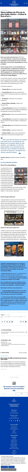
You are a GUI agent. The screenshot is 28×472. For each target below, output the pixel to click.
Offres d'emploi (14, 435)
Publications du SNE (14, 447)
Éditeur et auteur (14, 440)
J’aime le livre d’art (11, 263)
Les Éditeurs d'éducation (14, 428)
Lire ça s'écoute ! (14, 427)
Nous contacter (14, 416)
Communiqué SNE (4, 316)
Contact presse (14, 411)
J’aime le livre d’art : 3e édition (6, 343)
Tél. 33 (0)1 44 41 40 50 (14, 406)
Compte (24, 3)
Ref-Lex (14, 431)
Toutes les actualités (23, 352)
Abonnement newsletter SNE (14, 418)
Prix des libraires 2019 (8, 290)
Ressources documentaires (14, 448)
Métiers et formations (14, 444)
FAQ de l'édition (14, 445)
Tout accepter (4, 466)
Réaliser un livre (14, 441)
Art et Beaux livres (4, 342)
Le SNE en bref (14, 452)
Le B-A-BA (14, 438)
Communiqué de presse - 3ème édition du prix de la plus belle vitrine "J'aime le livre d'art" (13, 333)
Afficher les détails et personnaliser (9, 469)
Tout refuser (11, 466)
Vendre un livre (14, 442)
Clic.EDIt (14, 430)
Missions (14, 453)
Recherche (26, 3)
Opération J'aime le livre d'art (14, 316)
